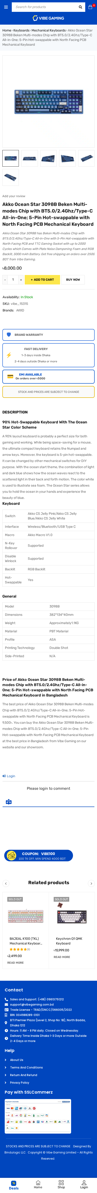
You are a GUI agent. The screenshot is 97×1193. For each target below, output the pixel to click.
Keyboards (21, 30)
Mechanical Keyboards (49, 30)
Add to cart (44, 279)
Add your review (13, 196)
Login (10, 776)
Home (6, 30)
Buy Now (73, 279)
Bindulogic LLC (15, 1152)
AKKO (20, 310)
